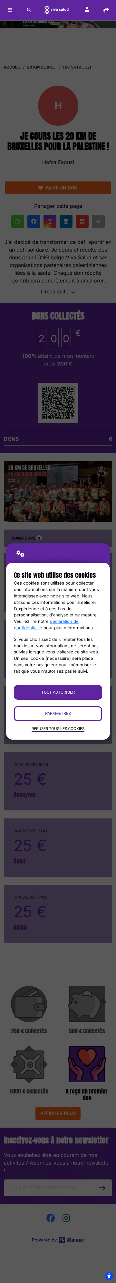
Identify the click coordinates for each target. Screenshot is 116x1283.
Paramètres (58, 713)
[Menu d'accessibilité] (109, 1276)
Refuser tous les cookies (58, 728)
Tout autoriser (58, 692)
